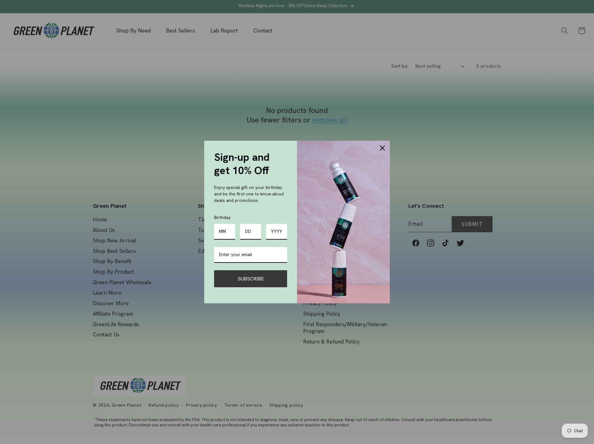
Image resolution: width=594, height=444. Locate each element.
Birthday (222, 217)
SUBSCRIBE (251, 278)
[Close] (382, 148)
